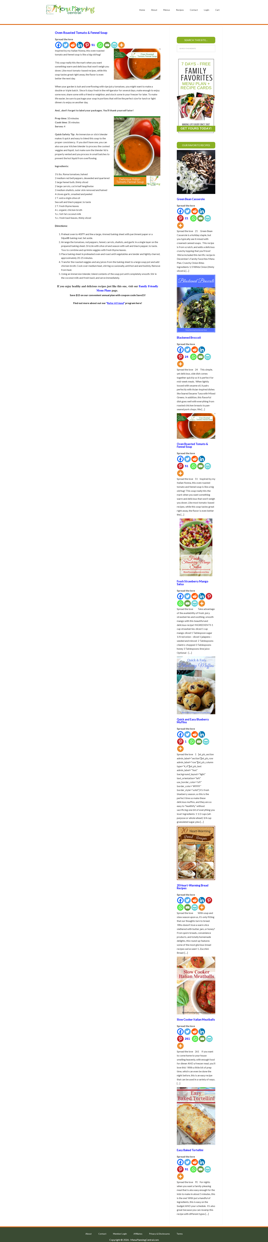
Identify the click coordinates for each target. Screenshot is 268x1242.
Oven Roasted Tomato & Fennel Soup (81, 32)
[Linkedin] (80, 45)
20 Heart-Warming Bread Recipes (192, 887)
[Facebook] (58, 45)
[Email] (107, 45)
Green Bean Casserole (191, 199)
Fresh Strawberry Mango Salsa (192, 583)
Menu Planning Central (70, 9)
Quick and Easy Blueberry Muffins (193, 721)
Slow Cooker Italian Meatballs (196, 1019)
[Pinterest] (209, 596)
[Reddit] (72, 45)
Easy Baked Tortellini (190, 1150)
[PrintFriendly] (114, 45)
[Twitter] (65, 45)
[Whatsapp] (100, 45)
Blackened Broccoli (189, 337)
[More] (121, 45)
